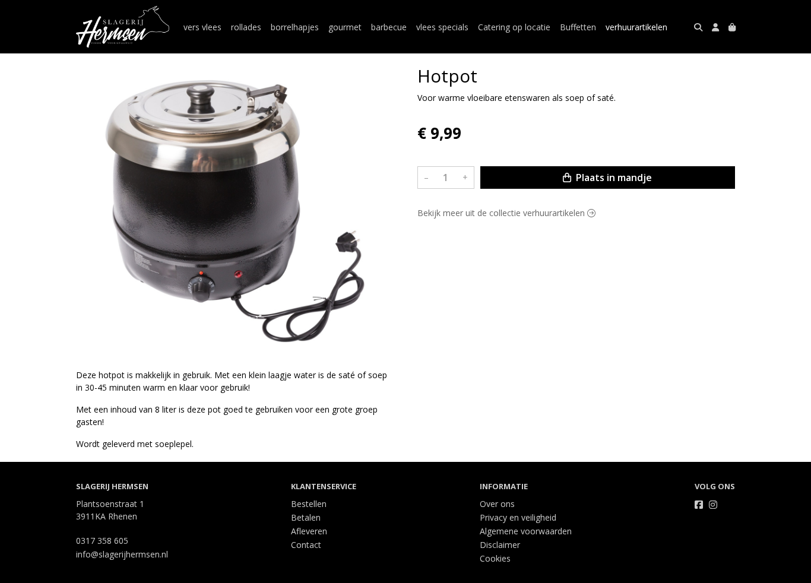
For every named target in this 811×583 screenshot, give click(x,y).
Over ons (497, 503)
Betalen (306, 517)
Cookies (495, 558)
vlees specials (442, 27)
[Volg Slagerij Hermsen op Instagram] (713, 504)
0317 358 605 (102, 540)
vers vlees (202, 27)
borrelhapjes (295, 27)
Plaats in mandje (613, 177)
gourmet (345, 27)
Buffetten (578, 27)
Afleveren (309, 531)
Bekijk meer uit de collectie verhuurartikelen (502, 212)
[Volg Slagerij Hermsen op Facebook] (699, 504)
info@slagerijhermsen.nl (122, 554)
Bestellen (309, 503)
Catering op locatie (514, 27)
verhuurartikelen (636, 27)
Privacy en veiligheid (518, 517)
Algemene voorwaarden (526, 531)
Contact (306, 544)
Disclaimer (500, 544)
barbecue (389, 27)
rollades (246, 27)
